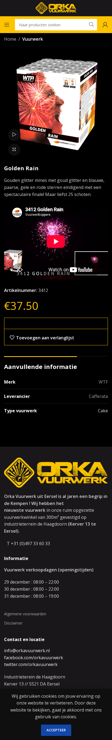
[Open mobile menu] (6, 24)
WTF (103, 382)
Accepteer (56, 730)
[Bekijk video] (14, 135)
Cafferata (98, 396)
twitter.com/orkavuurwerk (31, 664)
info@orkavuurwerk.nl (27, 651)
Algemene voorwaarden (25, 613)
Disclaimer (13, 623)
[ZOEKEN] (91, 24)
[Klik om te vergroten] (14, 150)
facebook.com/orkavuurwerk (33, 658)
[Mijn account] (105, 24)
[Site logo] (56, 8)
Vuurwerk (32, 39)
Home (10, 39)
